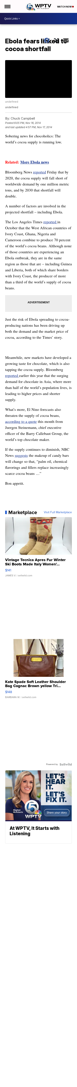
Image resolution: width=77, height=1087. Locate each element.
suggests (21, 455)
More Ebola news (34, 162)
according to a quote (21, 421)
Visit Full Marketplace (58, 512)
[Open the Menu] (7, 6)
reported (39, 172)
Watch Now (64, 6)
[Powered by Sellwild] (65, 764)
